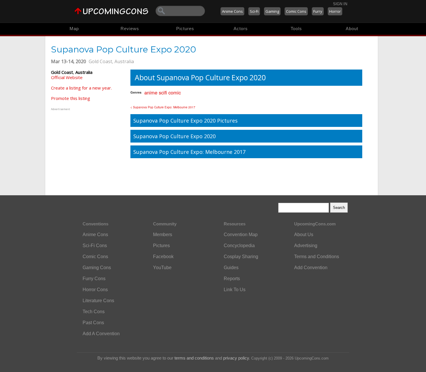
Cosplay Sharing (241, 256)
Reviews (130, 28)
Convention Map (241, 234)
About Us (303, 234)
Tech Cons (94, 311)
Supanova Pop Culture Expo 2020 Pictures (185, 120)
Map (74, 28)
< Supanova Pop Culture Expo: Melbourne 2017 (162, 107)
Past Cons (93, 322)
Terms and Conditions (316, 256)
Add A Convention (101, 333)
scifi (163, 92)
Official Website (67, 77)
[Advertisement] (87, 148)
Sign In (340, 4)
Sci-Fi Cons (95, 245)
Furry (317, 11)
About (352, 28)
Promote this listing (70, 98)
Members (162, 234)
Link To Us (234, 289)
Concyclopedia (239, 245)
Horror (335, 11)
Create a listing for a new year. (81, 88)
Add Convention (310, 267)
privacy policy (236, 357)
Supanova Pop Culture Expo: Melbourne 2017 (189, 151)
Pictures (185, 28)
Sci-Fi (254, 11)
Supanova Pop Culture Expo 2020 (174, 136)
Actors (241, 28)
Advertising (305, 245)
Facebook (163, 256)
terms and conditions (194, 357)
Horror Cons (95, 289)
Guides (231, 267)
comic (174, 92)
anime (150, 92)
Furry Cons (94, 278)
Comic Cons (296, 11)
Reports (232, 278)
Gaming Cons (97, 267)
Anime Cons (232, 11)
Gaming (272, 11)
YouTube (162, 267)
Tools (296, 28)
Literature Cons (98, 300)
